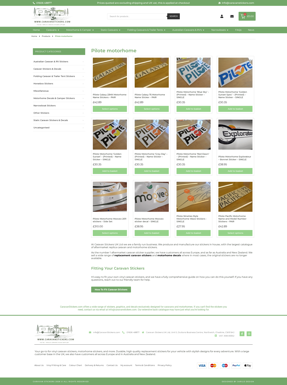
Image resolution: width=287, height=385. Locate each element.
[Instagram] (249, 333)
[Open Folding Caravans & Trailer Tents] (165, 30)
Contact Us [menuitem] (112, 365)
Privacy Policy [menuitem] (165, 365)
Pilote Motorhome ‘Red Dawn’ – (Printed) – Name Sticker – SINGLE (193, 157)
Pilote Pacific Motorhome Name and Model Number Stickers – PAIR (232, 219)
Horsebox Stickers (43, 83)
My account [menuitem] (126, 365)
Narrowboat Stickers (44, 105)
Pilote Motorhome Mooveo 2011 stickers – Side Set (109, 220)
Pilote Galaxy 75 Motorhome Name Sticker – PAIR (150, 96)
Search (174, 16)
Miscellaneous (41, 91)
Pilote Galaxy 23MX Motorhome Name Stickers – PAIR (109, 96)
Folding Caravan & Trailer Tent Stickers (54, 76)
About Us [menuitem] (38, 365)
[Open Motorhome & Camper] (93, 30)
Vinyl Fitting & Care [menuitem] (56, 365)
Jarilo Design (245, 382)
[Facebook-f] (242, 333)
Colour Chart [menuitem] (75, 365)
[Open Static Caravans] (120, 30)
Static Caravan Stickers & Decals (50, 120)
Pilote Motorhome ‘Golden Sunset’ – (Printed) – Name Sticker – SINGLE (107, 157)
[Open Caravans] (58, 30)
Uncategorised (41, 127)
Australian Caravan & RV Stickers (50, 61)
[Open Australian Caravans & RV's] (203, 30)
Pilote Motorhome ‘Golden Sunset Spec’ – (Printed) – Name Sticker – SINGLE (232, 95)
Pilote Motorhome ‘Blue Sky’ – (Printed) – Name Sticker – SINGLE (193, 95)
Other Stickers (41, 113)
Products (46, 36)
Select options (110, 109)
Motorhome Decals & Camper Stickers (54, 98)
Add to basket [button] (193, 109)
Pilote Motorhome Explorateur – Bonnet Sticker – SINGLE (234, 158)
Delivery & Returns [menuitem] (94, 365)
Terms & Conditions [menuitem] (145, 365)
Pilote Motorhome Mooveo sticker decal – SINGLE (149, 220)
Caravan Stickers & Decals (47, 69)
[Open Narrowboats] (227, 30)
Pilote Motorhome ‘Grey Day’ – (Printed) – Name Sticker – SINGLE (151, 157)
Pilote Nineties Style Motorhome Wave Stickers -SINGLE (192, 219)
